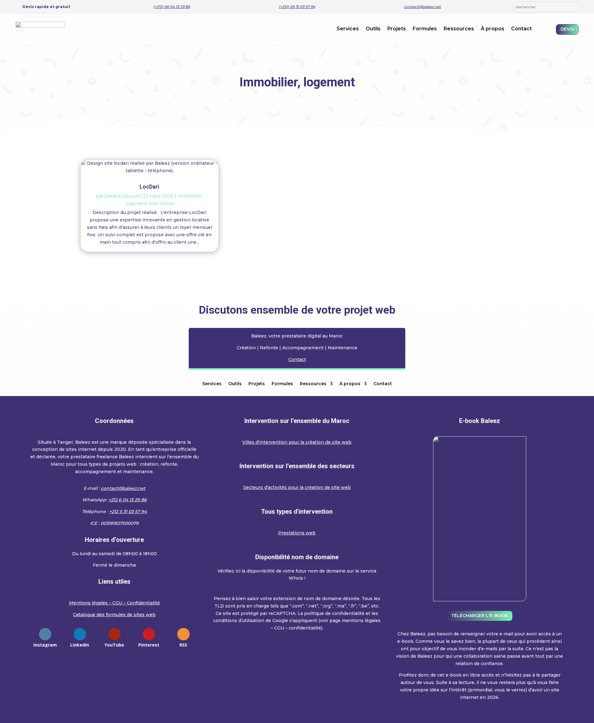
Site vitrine (161, 203)
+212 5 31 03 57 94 (128, 511)
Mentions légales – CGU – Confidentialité (114, 603)
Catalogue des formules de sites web (114, 614)
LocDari (149, 186)
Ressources (459, 29)
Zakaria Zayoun (122, 196)
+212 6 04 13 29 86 (127, 500)
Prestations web (297, 533)
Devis (567, 29)
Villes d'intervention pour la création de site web (296, 442)
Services (348, 29)
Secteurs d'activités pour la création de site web (297, 487)
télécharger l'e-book (479, 615)
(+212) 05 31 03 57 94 (297, 6)
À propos (492, 29)
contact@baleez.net (422, 6)
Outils (373, 29)
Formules (425, 29)
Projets (396, 29)
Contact (521, 29)
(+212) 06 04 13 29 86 (171, 6)
